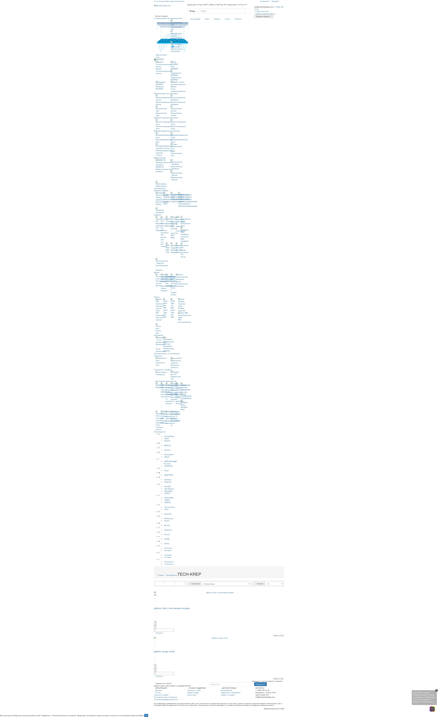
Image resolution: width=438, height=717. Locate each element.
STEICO (167, 493)
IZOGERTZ (168, 466)
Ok (146, 715)
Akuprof (167, 441)
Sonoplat (167, 486)
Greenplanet (158, 335)
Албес (166, 509)
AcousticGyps (169, 436)
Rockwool (167, 479)
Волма (166, 520)
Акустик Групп (169, 507)
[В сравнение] (155, 599)
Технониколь (169, 562)
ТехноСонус (168, 564)
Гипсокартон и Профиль (163, 369)
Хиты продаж (195, 19)
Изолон (157, 297)
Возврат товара (193, 692)
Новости (168, 1)
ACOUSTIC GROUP (161, 190)
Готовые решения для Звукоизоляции (168, 18)
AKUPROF (160, 59)
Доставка (175, 1)
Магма (166, 543)
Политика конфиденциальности (166, 699)
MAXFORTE (168, 475)
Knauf (166, 470)
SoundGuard (169, 489)
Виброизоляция (160, 158)
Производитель (171, 575)
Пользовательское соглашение (165, 697)
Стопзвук (167, 557)
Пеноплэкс (168, 548)
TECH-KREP (168, 498)
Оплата (181, 1)
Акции (207, 19)
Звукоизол (168, 530)
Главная (161, 575)
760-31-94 (261, 11)
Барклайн (168, 514)
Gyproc (167, 457)
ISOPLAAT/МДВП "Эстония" (170, 462)
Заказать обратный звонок (265, 14)
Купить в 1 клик (278, 635)
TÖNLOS (167, 502)
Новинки (217, 19)
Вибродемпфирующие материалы (167, 131)
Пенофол (167, 550)
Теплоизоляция (160, 188)
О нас (156, 1)
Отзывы (161, 1)
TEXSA (166, 500)
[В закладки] (155, 597)
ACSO (166, 438)
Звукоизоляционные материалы (166, 93)
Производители (160, 432)
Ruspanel (157, 215)
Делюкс (157, 272)
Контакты (238, 19)
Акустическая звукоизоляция (166, 381)
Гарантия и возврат (161, 695)
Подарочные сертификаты (231, 692)
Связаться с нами (194, 690)
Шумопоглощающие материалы (166, 117)
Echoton (167, 450)
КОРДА (166, 539)
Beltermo (167, 445)
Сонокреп (168, 555)
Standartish (168, 491)
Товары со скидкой (228, 695)
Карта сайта (191, 695)
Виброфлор (168, 518)
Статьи (227, 19)
